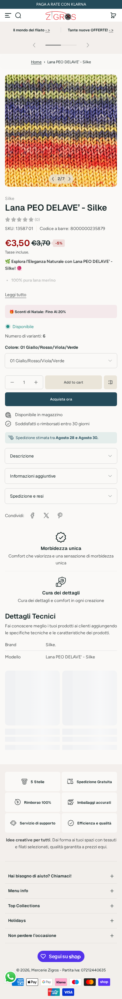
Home (36, 62)
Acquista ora (61, 399)
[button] (18, 15)
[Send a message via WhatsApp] (10, 977)
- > (47, 30)
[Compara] (110, 382)
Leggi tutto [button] (15, 294)
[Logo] (61, 15)
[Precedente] (53, 179)
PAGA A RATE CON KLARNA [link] (61, 4)
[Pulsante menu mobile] (9, 15)
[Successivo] (69, 179)
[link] (32, 515)
